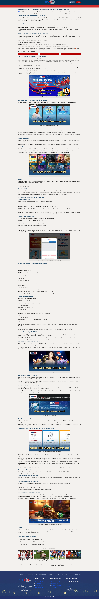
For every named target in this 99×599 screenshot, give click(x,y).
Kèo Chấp (70, 6)
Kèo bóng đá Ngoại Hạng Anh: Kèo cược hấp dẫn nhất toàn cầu (73, 560)
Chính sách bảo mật (39, 581)
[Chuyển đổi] (19, 539)
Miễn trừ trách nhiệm (39, 585)
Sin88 (28, 6)
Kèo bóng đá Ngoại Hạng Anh (57, 579)
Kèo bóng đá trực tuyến (56, 585)
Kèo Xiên (65, 6)
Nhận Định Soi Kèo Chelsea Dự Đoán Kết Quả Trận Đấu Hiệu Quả (57, 560)
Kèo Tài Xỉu (59, 6)
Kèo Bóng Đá (53, 6)
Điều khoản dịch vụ (39, 583)
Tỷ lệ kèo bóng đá (54, 587)
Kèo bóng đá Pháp (55, 583)
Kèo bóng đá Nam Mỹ (55, 581)
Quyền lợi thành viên (39, 587)
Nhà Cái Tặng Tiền (45, 6)
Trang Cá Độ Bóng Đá (35, 6)
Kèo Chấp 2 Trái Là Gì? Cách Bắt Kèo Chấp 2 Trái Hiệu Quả (41, 560)
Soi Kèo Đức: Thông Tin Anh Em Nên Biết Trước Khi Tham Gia (25, 560)
